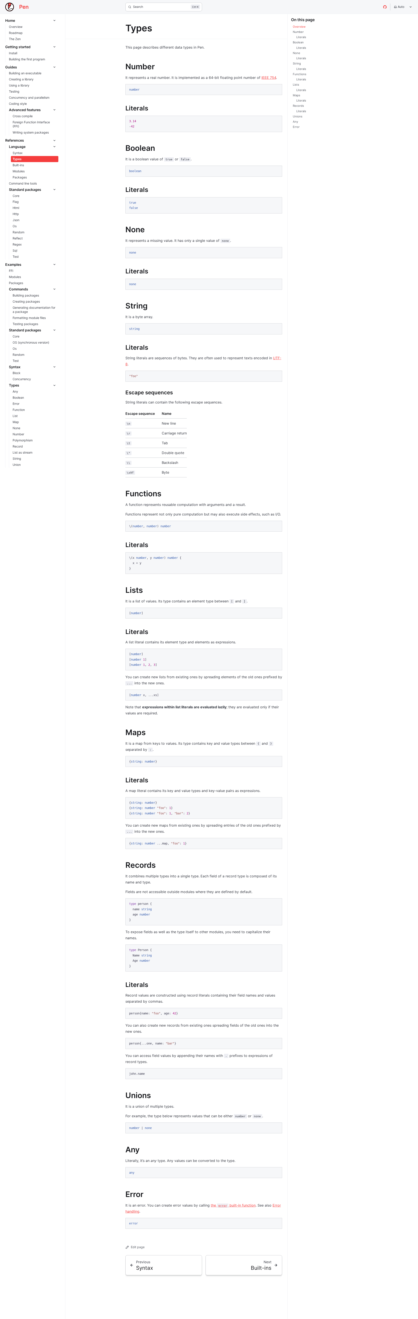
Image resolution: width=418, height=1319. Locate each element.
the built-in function (233, 1205)
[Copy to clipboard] (276, 89)
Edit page (138, 1247)
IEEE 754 (268, 77)
